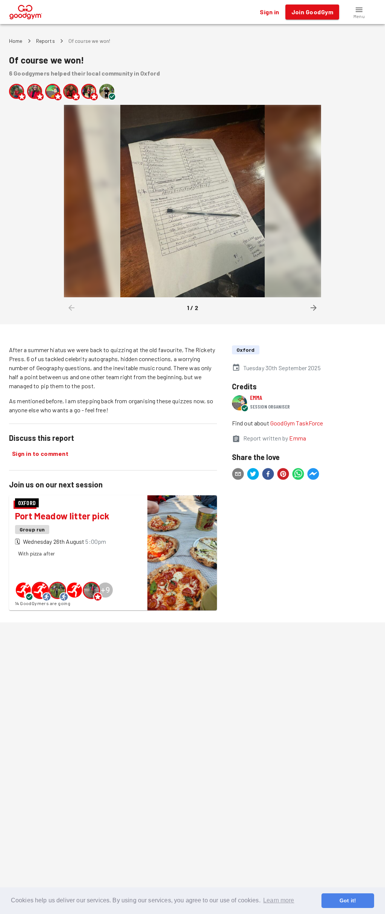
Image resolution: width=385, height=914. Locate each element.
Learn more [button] (278, 900)
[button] (359, 12)
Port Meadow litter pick (62, 515)
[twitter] (253, 475)
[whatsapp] (298, 475)
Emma (256, 397)
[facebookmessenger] (313, 475)
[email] (238, 475)
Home (16, 41)
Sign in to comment (40, 453)
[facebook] (268, 475)
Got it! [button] (348, 900)
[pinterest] (283, 475)
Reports (45, 41)
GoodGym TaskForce (296, 423)
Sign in (269, 11)
